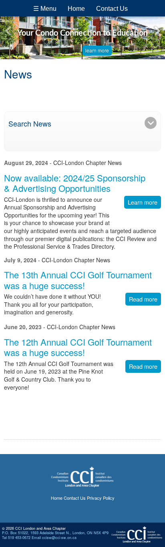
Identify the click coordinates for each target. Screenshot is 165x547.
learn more (97, 50)
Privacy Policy (101, 498)
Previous (8, 31)
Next (157, 31)
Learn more (142, 202)
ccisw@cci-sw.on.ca (59, 537)
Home (76, 8)
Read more (143, 299)
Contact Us (112, 8)
